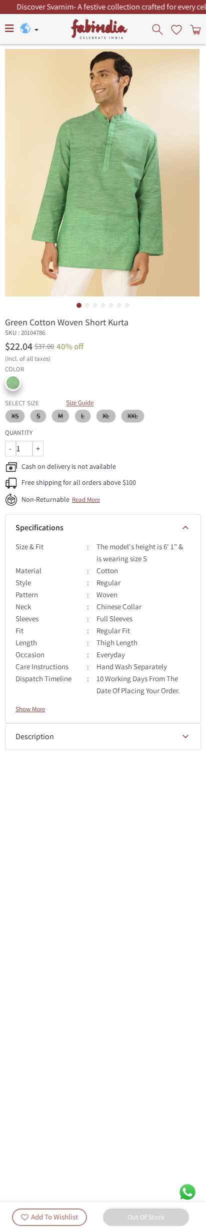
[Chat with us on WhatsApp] (188, 1191)
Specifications (40, 527)
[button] (13, 383)
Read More (86, 499)
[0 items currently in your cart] (194, 28)
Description (35, 736)
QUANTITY (18, 432)
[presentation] (158, 28)
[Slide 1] (79, 305)
